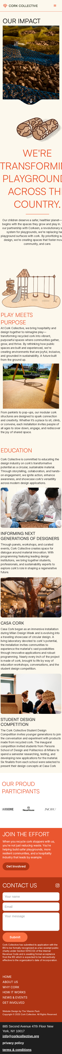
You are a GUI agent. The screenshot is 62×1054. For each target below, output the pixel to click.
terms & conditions (17, 1049)
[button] (55, 5)
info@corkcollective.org (21, 1036)
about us (10, 982)
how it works (14, 992)
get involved (13, 1003)
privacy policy (13, 1043)
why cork (11, 987)
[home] (20, 5)
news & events (15, 997)
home (7, 977)
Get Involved (16, 866)
